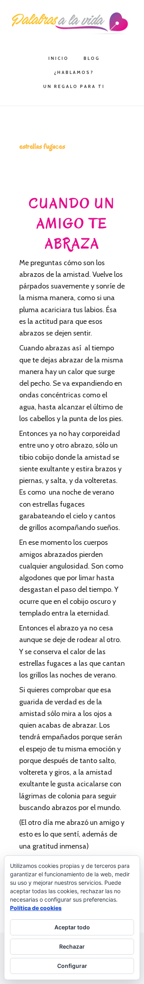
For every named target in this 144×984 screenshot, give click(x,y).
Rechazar (72, 946)
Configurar (72, 965)
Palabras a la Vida (72, 23)
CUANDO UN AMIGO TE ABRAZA (72, 223)
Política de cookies (36, 907)
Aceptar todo (72, 927)
